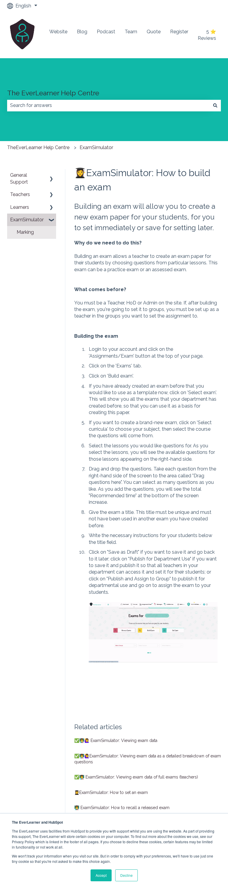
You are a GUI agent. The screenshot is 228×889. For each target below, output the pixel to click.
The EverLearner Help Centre (53, 93)
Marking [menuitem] (25, 232)
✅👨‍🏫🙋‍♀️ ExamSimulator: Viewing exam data (115, 740)
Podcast (106, 31)
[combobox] (108, 105)
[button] (51, 176)
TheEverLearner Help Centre (38, 147)
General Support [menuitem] (19, 178)
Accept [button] (101, 875)
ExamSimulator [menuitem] (27, 219)
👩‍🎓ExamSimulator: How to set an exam (111, 792)
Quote (154, 31)
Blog (82, 31)
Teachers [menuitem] (20, 194)
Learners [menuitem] (19, 207)
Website (58, 31)
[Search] (215, 105)
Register (179, 31)
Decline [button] (126, 875)
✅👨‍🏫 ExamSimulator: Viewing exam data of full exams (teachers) (136, 777)
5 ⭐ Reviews (207, 35)
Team (131, 31)
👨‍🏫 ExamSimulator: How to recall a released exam (122, 807)
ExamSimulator (96, 147)
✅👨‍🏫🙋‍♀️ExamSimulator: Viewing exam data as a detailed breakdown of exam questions (147, 759)
